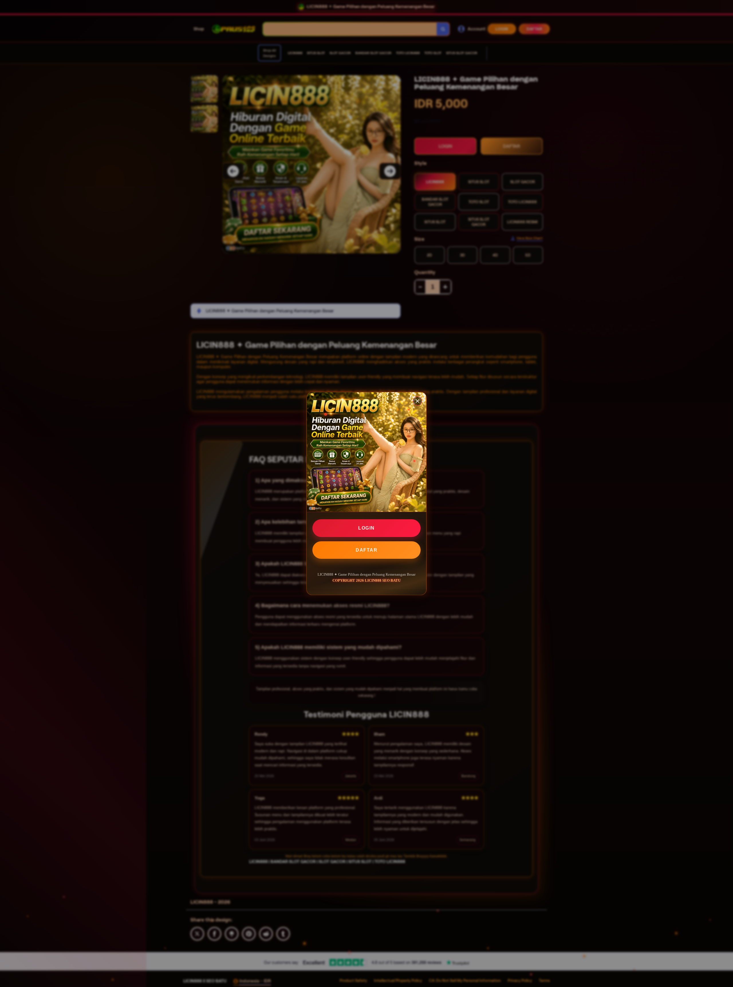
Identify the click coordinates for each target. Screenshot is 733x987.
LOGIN (366, 528)
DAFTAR (366, 549)
